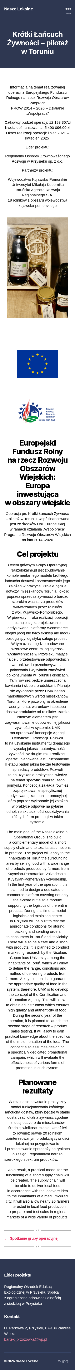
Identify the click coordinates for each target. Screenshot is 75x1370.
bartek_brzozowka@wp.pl (25, 1339)
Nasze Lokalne (18, 9)
